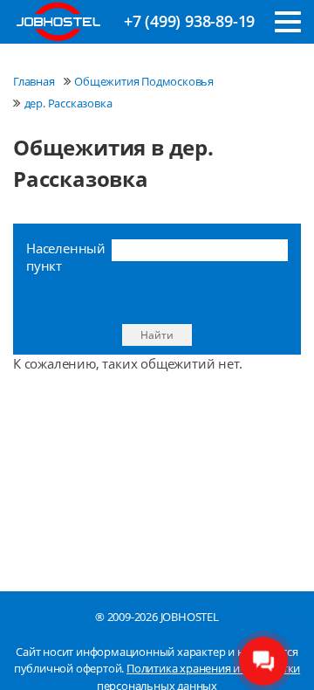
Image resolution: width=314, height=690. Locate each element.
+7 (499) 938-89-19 (189, 20)
